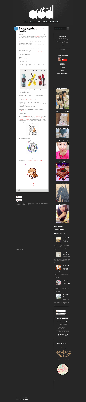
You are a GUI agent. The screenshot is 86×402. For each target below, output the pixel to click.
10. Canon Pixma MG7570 (63, 334)
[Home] (25, 21)
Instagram (62, 64)
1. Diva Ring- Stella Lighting (62, 321)
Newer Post (19, 227)
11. (62, 335)
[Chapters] (37, 21)
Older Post (49, 227)
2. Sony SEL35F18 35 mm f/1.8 (63, 323)
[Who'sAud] (31, 21)
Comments (59, 313)
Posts (58, 311)
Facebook (62, 63)
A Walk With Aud (26, 397)
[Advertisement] (31, 223)
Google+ (63, 67)
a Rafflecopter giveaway (23, 110)
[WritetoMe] (45, 21)
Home (34, 227)
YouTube (63, 66)
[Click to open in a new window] (33, 88)
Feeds (62, 70)
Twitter (62, 69)
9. (63, 332)
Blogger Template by (22, 399)
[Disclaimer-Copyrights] (54, 21)
